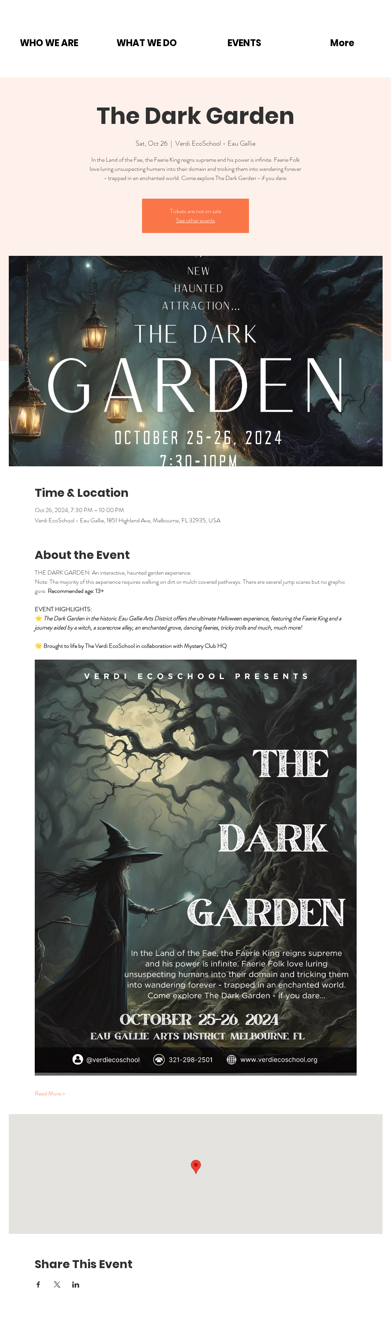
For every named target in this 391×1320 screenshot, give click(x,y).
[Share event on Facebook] (38, 1284)
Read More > (50, 1093)
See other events (195, 220)
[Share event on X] (57, 1284)
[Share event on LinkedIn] (75, 1284)
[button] (49, 43)
